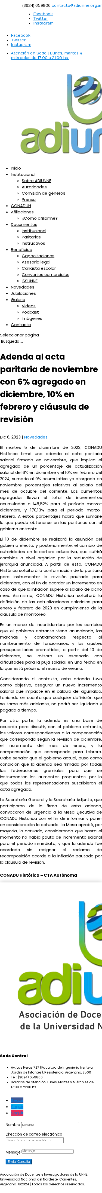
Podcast (30, 312)
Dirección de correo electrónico (34, 1134)
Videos (29, 306)
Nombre (13, 1124)
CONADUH (21, 205)
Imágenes (32, 318)
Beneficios (21, 249)
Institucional (34, 231)
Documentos (24, 224)
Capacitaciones (38, 256)
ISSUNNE (30, 281)
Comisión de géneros (43, 193)
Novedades (22, 287)
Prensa (29, 199)
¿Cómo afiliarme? (40, 218)
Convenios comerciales (45, 274)
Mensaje (13, 1152)
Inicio (16, 168)
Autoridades (34, 187)
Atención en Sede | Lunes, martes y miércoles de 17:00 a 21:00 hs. (46, 55)
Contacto (21, 324)
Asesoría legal (36, 262)
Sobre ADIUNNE (36, 180)
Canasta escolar (39, 268)
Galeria (18, 299)
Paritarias (31, 237)
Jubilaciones (23, 293)
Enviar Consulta (19, 1161)
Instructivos (33, 243)
